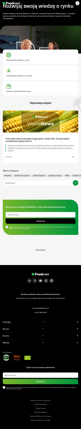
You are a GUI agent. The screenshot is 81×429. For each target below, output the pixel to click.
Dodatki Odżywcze (39, 175)
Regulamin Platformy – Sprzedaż (40, 420)
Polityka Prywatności (40, 404)
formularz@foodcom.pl (40, 308)
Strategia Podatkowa (40, 412)
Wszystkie (8, 175)
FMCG (67, 175)
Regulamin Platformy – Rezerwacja (40, 416)
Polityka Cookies (40, 408)
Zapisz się (40, 221)
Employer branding (55, 175)
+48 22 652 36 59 (40, 312)
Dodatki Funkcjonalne (22, 175)
